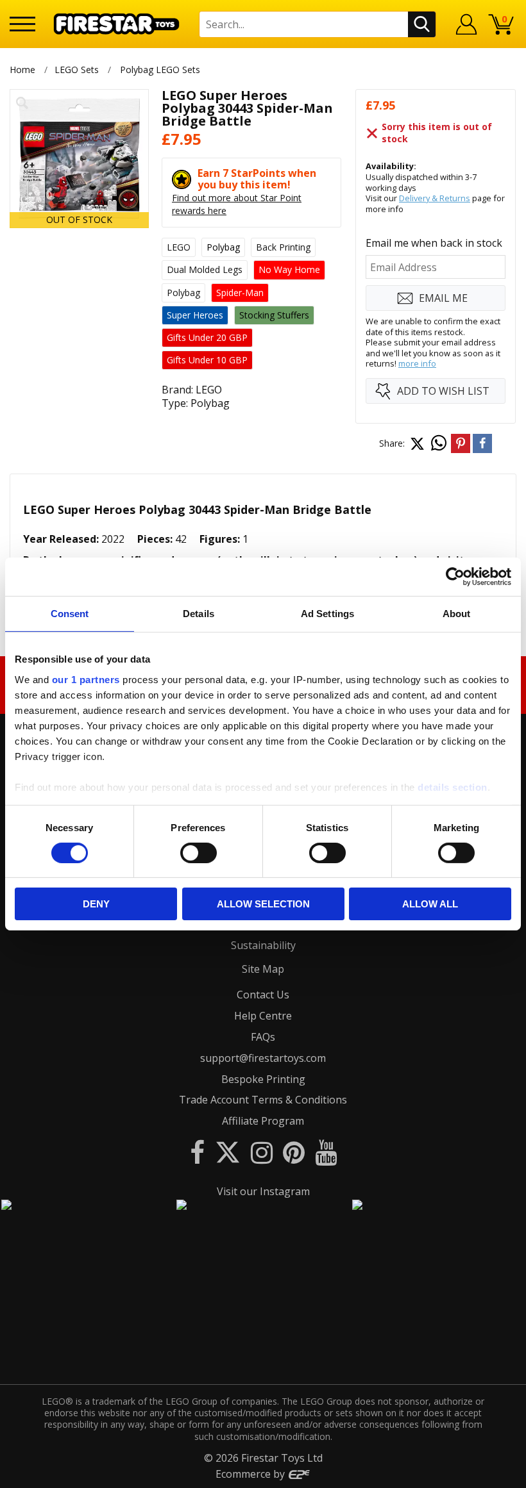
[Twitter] (228, 1152)
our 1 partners (86, 679)
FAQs (263, 1037)
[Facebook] (197, 1152)
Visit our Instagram (263, 1191)
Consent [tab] (70, 613)
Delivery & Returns (434, 198)
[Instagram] (262, 1152)
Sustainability (263, 945)
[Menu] (22, 24)
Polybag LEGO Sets (160, 69)
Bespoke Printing (263, 1079)
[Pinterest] (294, 1152)
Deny (96, 903)
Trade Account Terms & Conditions (263, 1100)
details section (453, 786)
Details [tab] (198, 613)
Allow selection (263, 903)
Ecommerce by (251, 1474)
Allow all (430, 903)
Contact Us (263, 995)
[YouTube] (326, 1152)
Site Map (263, 969)
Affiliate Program (263, 1121)
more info (417, 363)
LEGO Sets (77, 69)
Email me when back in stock (434, 243)
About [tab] (457, 613)
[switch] (198, 853)
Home (22, 69)
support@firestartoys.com (263, 1058)
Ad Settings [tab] (327, 613)
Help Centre (263, 1016)
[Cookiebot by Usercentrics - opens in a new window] (455, 576)
